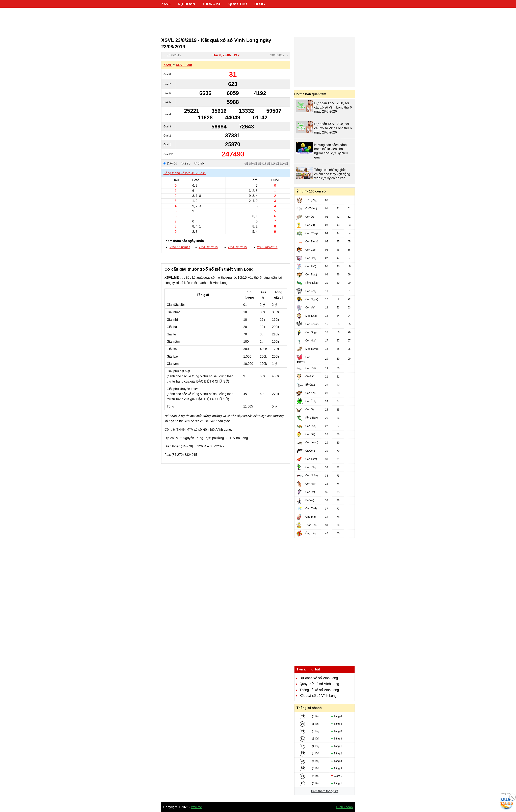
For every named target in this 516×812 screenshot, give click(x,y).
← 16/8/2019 (172, 55)
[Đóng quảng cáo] (512, 797)
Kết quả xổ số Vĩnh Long (318, 696)
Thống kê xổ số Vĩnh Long (319, 690)
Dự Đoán (186, 4)
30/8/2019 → (279, 55)
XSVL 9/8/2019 (208, 247)
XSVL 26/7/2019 (267, 247)
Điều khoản (344, 807)
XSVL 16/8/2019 (180, 247)
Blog (259, 4)
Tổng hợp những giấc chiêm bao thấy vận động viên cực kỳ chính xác (332, 174)
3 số (200, 163)
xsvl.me (196, 807)
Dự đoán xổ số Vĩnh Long (319, 678)
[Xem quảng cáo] (507, 803)
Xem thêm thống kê (324, 791)
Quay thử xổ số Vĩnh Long (319, 684)
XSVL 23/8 (184, 65)
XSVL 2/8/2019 (237, 247)
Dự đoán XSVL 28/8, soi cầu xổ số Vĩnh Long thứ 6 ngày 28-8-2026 (333, 107)
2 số (187, 163)
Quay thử (237, 4)
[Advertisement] (258, 20)
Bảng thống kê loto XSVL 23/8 (184, 173)
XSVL (166, 4)
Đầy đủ (171, 163)
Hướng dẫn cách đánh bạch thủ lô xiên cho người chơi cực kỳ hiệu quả (331, 151)
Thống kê (211, 4)
